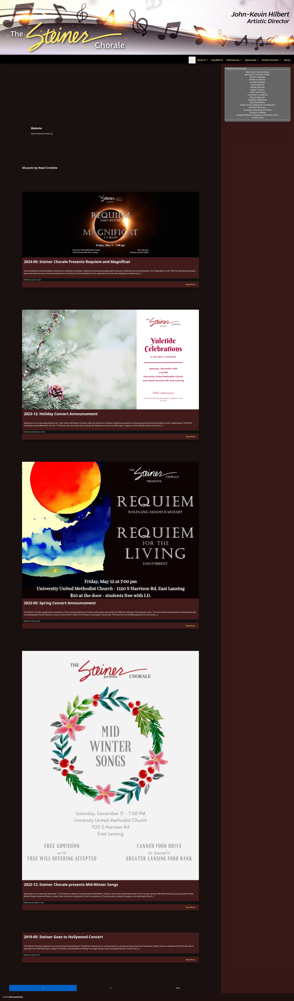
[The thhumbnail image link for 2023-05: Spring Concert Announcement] (110, 530)
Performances (233, 60)
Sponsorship (250, 60)
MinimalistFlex (16, 997)
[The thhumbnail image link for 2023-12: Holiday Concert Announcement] (110, 359)
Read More (190, 284)
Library (287, 60)
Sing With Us (217, 60)
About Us (201, 60)
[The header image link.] (147, 54)
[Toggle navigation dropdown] (192, 60)
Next (178, 988)
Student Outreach (270, 60)
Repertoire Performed (236, 68)
